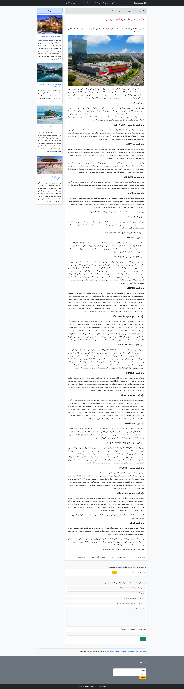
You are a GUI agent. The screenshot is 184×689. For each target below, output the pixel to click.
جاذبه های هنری (83, 3)
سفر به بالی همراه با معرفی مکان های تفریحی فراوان (51, 128)
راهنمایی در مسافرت (117, 3)
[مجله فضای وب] (140, 3)
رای (115, 572)
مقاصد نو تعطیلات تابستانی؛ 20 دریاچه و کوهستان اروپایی (50, 85)
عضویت (142, 677)
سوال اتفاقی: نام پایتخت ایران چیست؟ (133, 629)
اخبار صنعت (94, 3)
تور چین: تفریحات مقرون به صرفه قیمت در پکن (50, 178)
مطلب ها (128, 3)
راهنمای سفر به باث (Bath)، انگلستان (51, 36)
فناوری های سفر (104, 3)
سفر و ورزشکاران (71, 3)
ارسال (143, 639)
